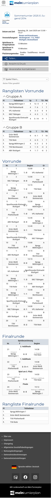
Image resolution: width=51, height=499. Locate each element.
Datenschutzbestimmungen (15, 455)
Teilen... (10, 58)
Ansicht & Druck (15, 63)
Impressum (8, 440)
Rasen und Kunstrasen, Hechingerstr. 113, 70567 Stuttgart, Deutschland (29, 37)
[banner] (24, 3)
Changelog (8, 444)
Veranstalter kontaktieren (20, 69)
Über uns (7, 436)
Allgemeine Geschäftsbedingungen (18, 447)
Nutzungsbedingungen (13, 451)
